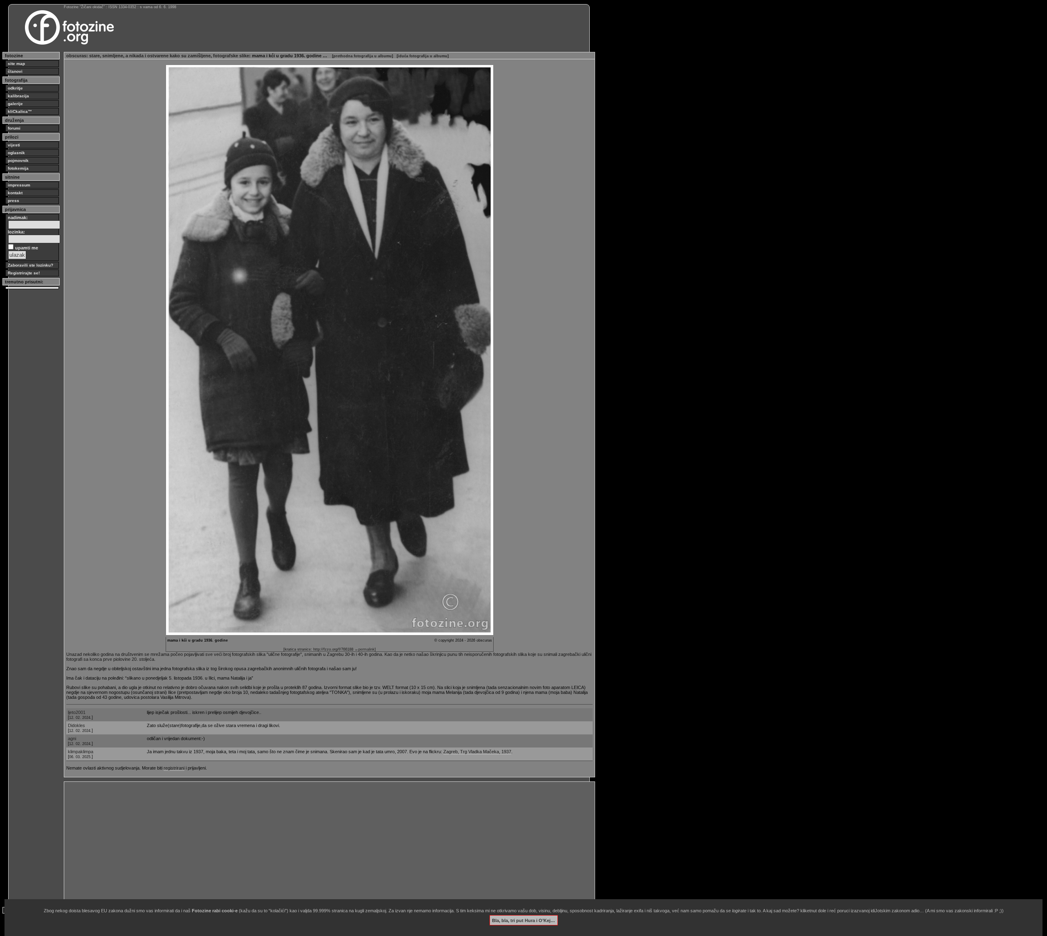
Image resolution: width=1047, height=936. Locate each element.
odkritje (15, 88)
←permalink (365, 649)
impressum (19, 185)
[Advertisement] (311, 841)
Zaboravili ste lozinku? (30, 265)
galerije (15, 103)
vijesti (14, 145)
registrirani (174, 767)
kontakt (15, 193)
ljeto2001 (76, 712)
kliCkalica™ (20, 111)
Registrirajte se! (24, 273)
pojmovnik (18, 160)
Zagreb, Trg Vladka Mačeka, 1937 (477, 751)
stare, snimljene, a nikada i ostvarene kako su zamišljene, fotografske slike (169, 55)
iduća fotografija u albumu (422, 56)
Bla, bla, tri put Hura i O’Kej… (523, 920)
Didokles (76, 725)
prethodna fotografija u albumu (362, 56)
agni (72, 738)
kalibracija (18, 96)
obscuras (76, 55)
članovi (15, 71)
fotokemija (18, 168)
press (13, 200)
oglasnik (16, 152)
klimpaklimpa (80, 751)
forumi (14, 128)
